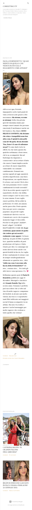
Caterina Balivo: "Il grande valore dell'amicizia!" (12, 449)
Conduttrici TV (10, 6)
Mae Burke (21, 505)
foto (13, 358)
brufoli (9, 358)
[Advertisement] (16, 37)
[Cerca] (28, 2)
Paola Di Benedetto (19, 358)
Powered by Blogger (17, 501)
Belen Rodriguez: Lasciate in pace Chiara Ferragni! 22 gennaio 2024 (16, 485)
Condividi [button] (5, 355)
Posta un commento (14, 490)
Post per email (12, 355)
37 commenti (12, 455)
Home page (7, 18)
